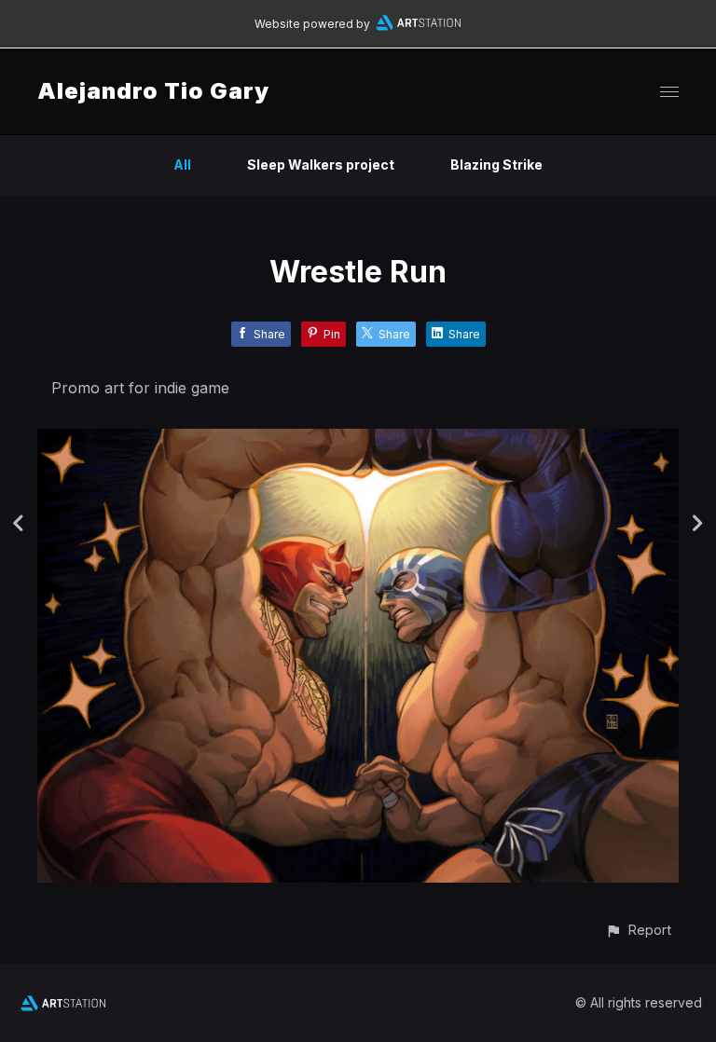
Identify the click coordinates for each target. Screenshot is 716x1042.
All (182, 164)
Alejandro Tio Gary (153, 90)
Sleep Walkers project (320, 164)
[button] (638, 930)
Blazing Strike (496, 164)
